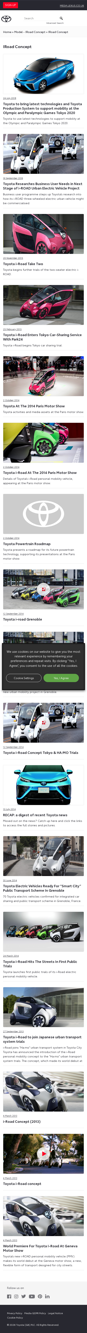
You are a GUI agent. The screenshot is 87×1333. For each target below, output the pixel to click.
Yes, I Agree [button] (61, 678)
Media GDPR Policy (35, 1313)
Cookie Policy (15, 1317)
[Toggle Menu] (82, 18)
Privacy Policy (14, 1313)
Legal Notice (55, 1313)
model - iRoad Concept (29, 32)
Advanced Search (55, 22)
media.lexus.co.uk (72, 5)
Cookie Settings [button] (24, 678)
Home (7, 32)
